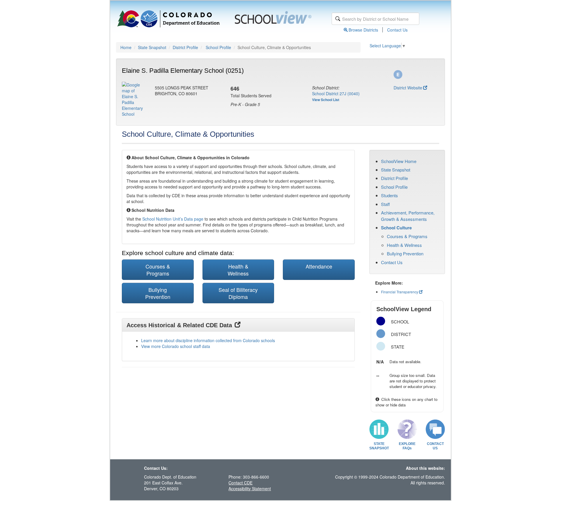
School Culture (396, 227)
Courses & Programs (407, 236)
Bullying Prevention (405, 253)
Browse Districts (363, 30)
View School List (325, 99)
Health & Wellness (404, 245)
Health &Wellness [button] (238, 269)
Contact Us (397, 30)
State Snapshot (152, 47)
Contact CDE (240, 483)
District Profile (185, 47)
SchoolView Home (398, 161)
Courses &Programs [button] (158, 269)
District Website (408, 88)
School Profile (218, 47)
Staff (385, 204)
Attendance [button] (319, 266)
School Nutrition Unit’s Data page (172, 219)
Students (389, 195)
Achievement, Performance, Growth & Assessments (407, 215)
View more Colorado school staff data (175, 346)
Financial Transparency (399, 291)
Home (125, 47)
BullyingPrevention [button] (157, 293)
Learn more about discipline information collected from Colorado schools (208, 340)
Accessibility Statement (249, 488)
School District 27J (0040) (336, 93)
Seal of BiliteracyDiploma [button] (238, 293)
